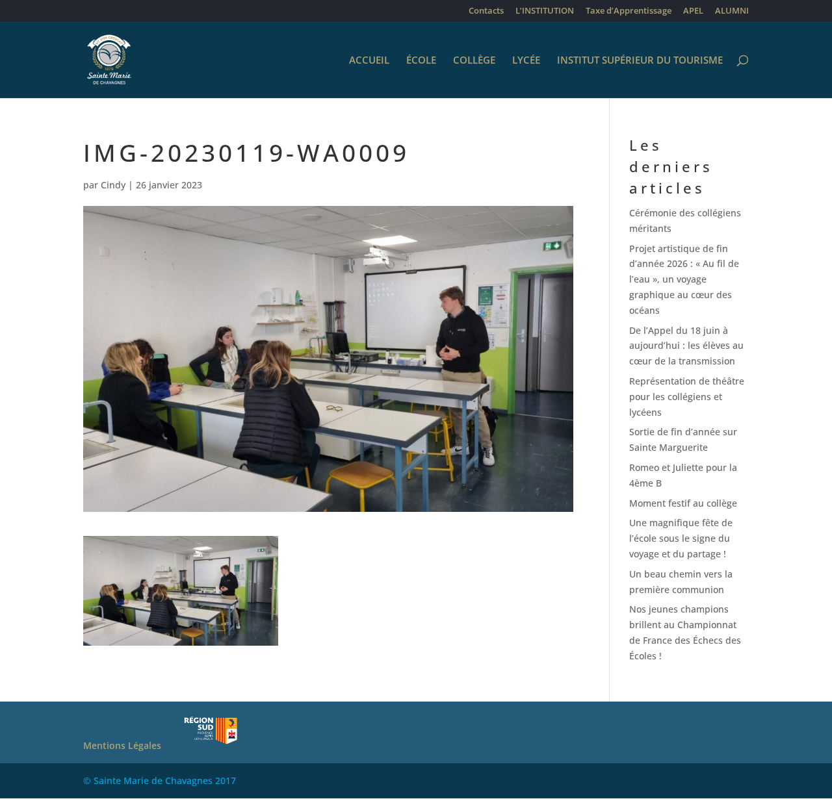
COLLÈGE (474, 60)
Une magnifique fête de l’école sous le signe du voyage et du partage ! (681, 538)
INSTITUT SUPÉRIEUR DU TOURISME (640, 60)
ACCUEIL (369, 60)
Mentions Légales (122, 745)
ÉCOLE (421, 60)
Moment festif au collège (683, 503)
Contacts (486, 11)
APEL (693, 11)
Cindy (113, 185)
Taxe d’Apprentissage (628, 11)
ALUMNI (732, 11)
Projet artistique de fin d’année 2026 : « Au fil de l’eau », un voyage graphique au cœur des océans (684, 279)
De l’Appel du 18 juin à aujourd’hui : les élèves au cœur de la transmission (686, 346)
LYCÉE (526, 60)
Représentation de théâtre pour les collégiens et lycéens (686, 396)
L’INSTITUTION (544, 11)
